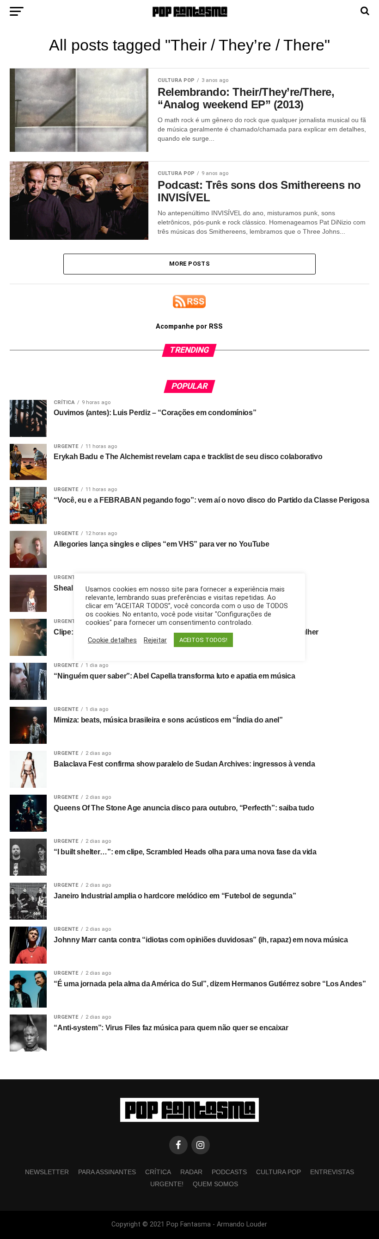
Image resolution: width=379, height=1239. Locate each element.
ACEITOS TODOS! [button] (203, 639)
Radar (191, 1172)
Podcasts (229, 1172)
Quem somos (215, 1184)
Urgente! (166, 1184)
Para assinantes (107, 1172)
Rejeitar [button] (155, 640)
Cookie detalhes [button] (112, 640)
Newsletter (47, 1172)
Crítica (158, 1172)
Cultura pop (278, 1172)
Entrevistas (332, 1172)
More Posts (189, 263)
